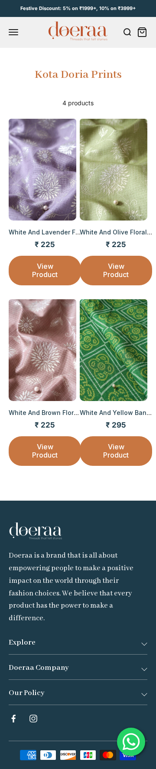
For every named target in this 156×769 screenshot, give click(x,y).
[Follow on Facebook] (13, 718)
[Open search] (127, 32)
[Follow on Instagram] (33, 718)
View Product (45, 270)
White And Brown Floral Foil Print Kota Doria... (77, 412)
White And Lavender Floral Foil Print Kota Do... (78, 232)
